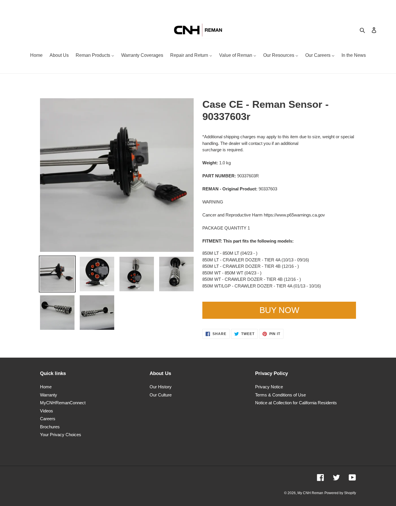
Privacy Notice (269, 386)
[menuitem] (36, 56)
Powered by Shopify (340, 493)
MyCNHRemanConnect (63, 402)
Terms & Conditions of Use (280, 394)
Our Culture (161, 394)
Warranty (48, 394)
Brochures (50, 426)
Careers (47, 418)
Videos (46, 410)
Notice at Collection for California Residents (296, 402)
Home (46, 386)
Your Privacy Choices (60, 434)
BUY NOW (279, 310)
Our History (161, 386)
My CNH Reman (310, 493)
